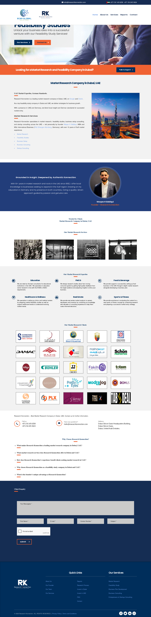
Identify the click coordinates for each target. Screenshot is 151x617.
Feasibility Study (114, 585)
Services (114, 14)
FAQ (78, 597)
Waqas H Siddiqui (70, 124)
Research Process (83, 585)
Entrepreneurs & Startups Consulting (120, 597)
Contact (133, 14)
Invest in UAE (81, 593)
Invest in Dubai (82, 589)
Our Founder (50, 585)
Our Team (49, 589)
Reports (124, 14)
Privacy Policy (56, 613)
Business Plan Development (118, 589)
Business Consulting (115, 593)
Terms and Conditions (70, 613)
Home (95, 14)
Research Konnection (109, 205)
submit (23, 542)
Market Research (114, 581)
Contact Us (42, 46)
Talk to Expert (125, 70)
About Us (104, 14)
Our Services (22, 45)
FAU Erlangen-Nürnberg (43, 127)
